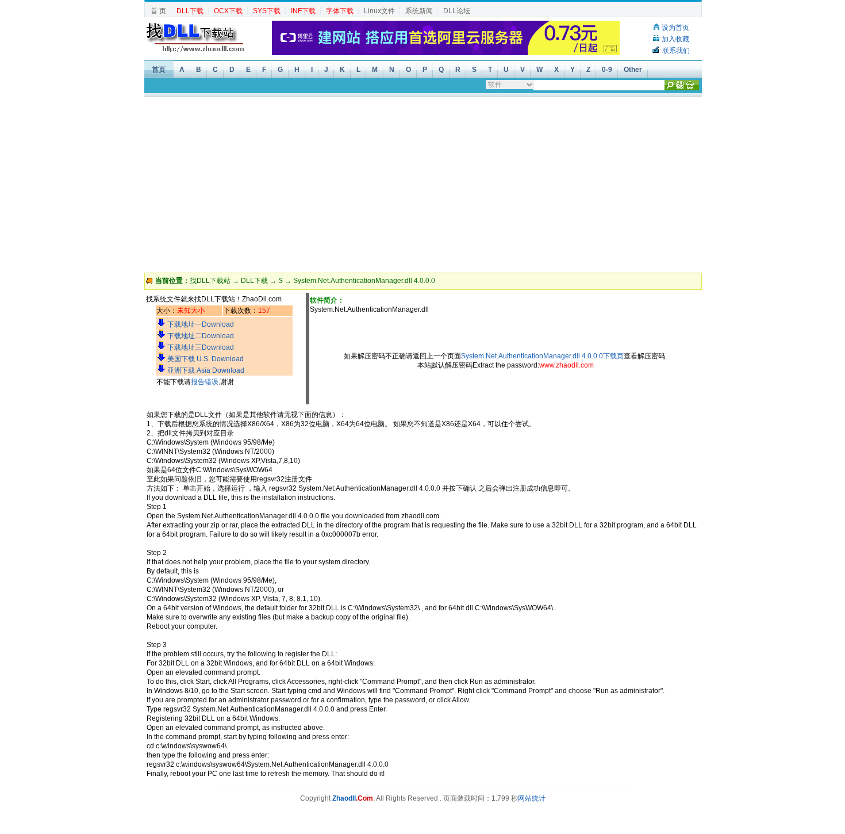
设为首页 (675, 28)
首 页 (158, 11)
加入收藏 (675, 39)
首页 (159, 70)
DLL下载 (254, 281)
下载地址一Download (200, 324)
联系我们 (676, 51)
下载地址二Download (200, 336)
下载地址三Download (200, 347)
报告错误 (204, 382)
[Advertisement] (422, 183)
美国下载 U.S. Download (205, 359)
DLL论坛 (456, 11)
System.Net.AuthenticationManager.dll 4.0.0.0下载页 (542, 356)
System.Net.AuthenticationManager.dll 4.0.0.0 (364, 281)
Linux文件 (379, 11)
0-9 (607, 70)
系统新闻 (419, 11)
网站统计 (532, 798)
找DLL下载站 (210, 281)
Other (633, 70)
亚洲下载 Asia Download (205, 370)
